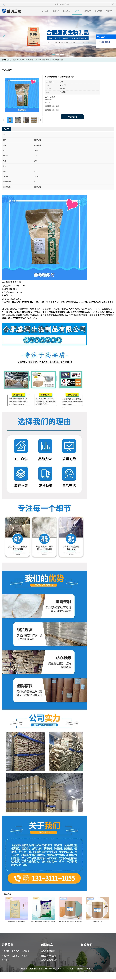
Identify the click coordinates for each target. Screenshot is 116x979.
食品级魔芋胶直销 (48, 956)
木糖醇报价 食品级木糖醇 (16, 921)
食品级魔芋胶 (97, 921)
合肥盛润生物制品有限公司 (30, 969)
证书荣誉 (87, 11)
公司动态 (66, 11)
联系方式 (98, 11)
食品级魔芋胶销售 (48, 951)
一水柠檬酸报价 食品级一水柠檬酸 (43, 921)
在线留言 (109, 11)
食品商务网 (89, 969)
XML (63, 969)
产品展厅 (77, 11)
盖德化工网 (79, 969)
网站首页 (16, 60)
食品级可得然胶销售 (49, 960)
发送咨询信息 (72, 117)
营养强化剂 (33, 60)
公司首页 (45, 11)
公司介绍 (55, 11)
